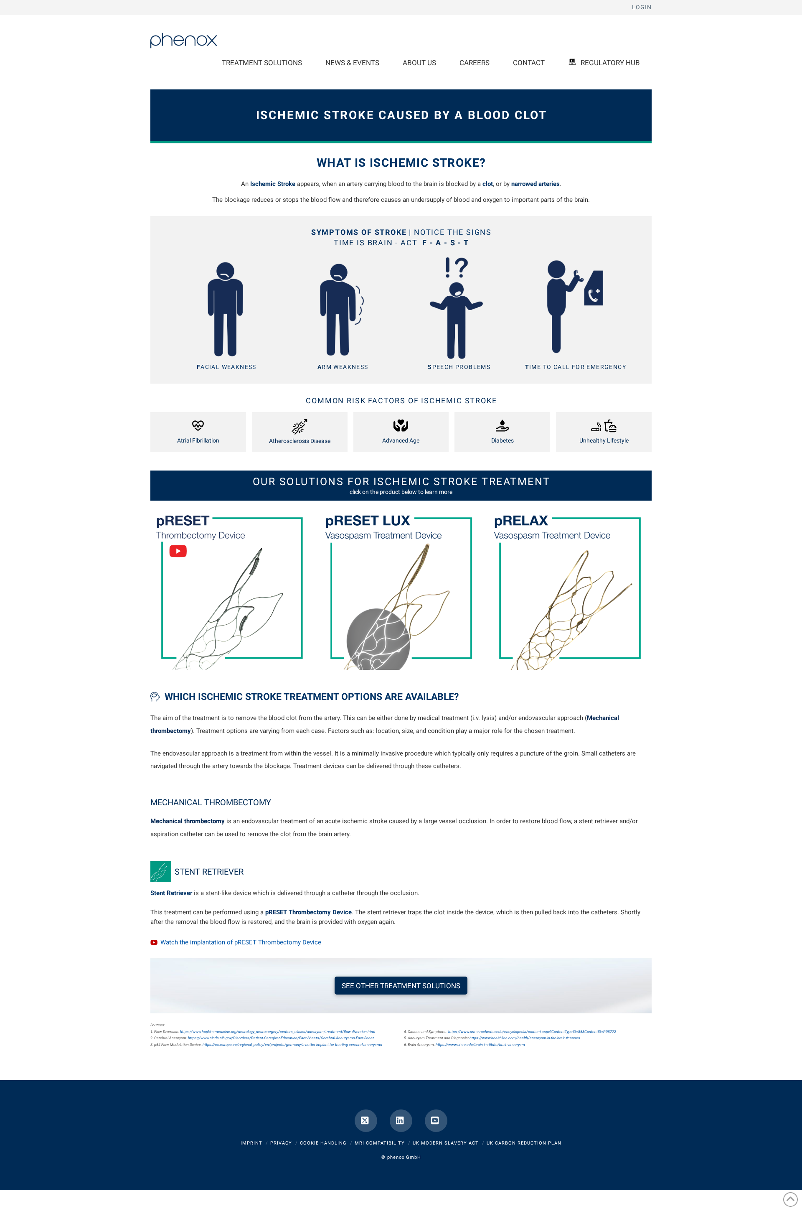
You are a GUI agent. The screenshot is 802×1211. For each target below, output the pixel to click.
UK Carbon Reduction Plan (524, 1143)
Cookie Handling (323, 1143)
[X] (366, 1120)
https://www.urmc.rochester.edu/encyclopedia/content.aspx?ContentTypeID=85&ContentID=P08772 (532, 1032)
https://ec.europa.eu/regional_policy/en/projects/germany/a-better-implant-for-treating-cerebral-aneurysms (292, 1045)
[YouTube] (436, 1120)
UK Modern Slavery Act (446, 1143)
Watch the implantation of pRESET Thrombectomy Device (240, 942)
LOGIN (642, 7)
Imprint (251, 1143)
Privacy (281, 1143)
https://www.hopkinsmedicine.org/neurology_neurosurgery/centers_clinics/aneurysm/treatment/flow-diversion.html (277, 1032)
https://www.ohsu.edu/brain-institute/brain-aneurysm (480, 1045)
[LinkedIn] (401, 1120)
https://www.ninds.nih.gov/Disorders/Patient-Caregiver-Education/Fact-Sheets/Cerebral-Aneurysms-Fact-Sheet (281, 1038)
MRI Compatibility (380, 1143)
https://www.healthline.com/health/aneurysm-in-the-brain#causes (525, 1038)
